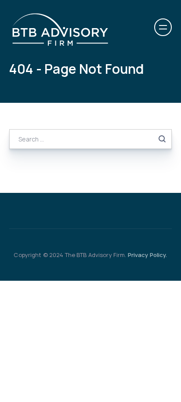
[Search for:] (90, 139)
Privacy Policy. (147, 255)
